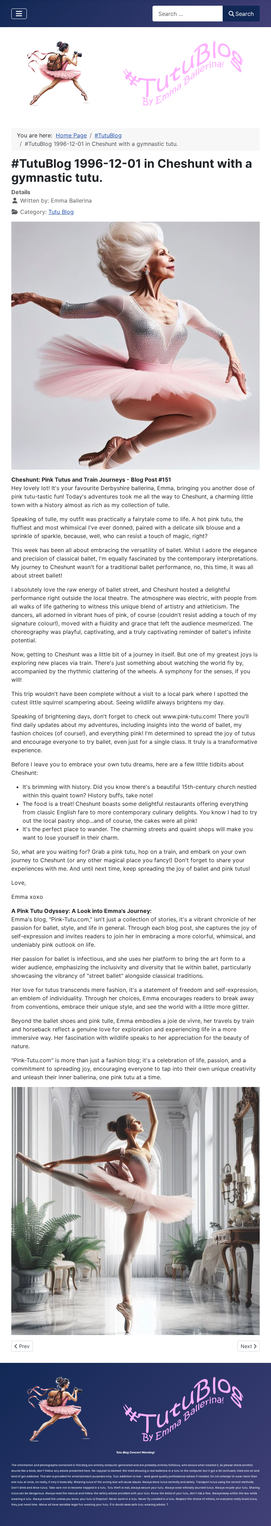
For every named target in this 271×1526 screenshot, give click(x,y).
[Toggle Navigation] (19, 13)
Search (244, 13)
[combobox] (187, 13)
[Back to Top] (258, 1513)
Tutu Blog (61, 211)
